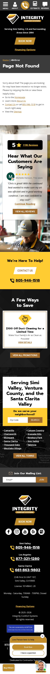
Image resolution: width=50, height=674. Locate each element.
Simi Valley (33, 441)
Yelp (33, 532)
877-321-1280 (27, 558)
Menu (5, 8)
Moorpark (9, 437)
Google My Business (41, 532)
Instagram (17, 532)
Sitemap (18, 111)
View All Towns (25, 455)
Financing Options (25, 49)
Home (6, 60)
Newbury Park (35, 437)
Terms (41, 631)
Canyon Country (36, 430)
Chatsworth (10, 434)
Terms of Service (26, 629)
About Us (21, 101)
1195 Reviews (30, 145)
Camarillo (9, 430)
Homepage (19, 97)
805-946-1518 (25, 5)
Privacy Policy (18, 629)
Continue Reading (25, 204)
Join (41, 479)
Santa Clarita (11, 441)
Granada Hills (34, 434)
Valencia (32, 444)
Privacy (37, 631)
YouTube (25, 532)
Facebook (9, 532)
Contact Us (10, 104)
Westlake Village (12, 448)
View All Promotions (25, 355)
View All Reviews (25, 211)
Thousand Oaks (12, 444)
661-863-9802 (27, 570)
